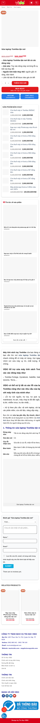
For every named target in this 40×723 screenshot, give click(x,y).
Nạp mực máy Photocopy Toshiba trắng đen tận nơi (10, 614)
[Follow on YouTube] (14, 696)
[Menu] (3, 2)
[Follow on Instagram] (7, 696)
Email (5, 546)
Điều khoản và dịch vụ (8, 665)
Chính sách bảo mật (8, 677)
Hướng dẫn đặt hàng (8, 663)
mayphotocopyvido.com (29, 648)
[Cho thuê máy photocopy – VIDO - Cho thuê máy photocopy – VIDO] (20, 3)
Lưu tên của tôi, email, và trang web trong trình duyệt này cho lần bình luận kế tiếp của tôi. (19, 559)
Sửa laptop (17, 7)
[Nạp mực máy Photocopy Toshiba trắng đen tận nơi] (10, 600)
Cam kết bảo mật (7, 686)
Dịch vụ (9, 7)
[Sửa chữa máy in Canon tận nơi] (30, 600)
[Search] (36, 2)
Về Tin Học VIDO (7, 657)
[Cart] (31, 2)
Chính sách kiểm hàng (8, 680)
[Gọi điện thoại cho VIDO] (4, 709)
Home (3, 7)
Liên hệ (4, 668)
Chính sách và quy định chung (11, 660)
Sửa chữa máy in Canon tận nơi (30, 614)
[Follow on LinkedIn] (11, 696)
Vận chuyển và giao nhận (9, 683)
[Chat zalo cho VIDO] (4, 715)
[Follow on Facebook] (3, 696)
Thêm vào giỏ (20, 83)
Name (5, 537)
